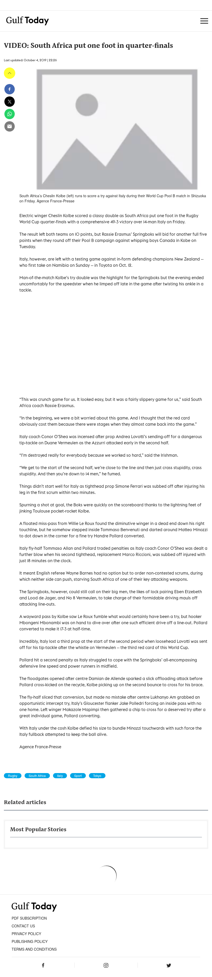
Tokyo (97, 775)
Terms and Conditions (34, 949)
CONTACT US (23, 925)
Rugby (12, 775)
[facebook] (9, 89)
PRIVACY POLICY (26, 933)
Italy (60, 775)
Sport (78, 775)
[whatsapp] (9, 114)
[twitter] (9, 101)
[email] (9, 126)
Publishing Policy (30, 941)
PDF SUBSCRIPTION (29, 918)
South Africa (37, 775)
